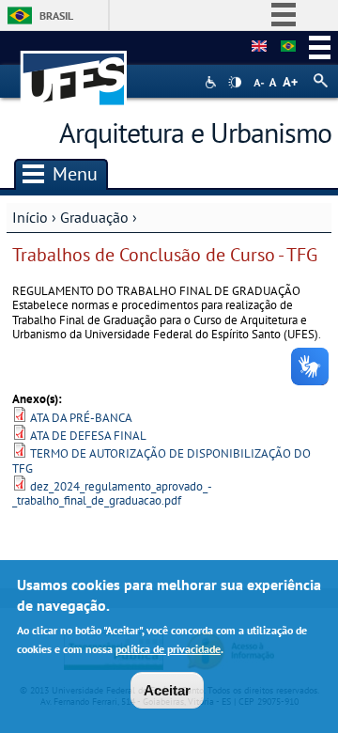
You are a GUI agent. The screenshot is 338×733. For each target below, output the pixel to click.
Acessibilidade (213, 82)
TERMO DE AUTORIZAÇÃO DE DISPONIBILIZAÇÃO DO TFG (161, 460)
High (234, 82)
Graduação (94, 217)
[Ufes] (74, 69)
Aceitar (167, 690)
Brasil (56, 15)
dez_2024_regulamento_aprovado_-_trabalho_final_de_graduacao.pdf (112, 493)
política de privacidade (168, 649)
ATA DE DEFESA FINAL (88, 436)
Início (30, 217)
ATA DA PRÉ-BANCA (81, 418)
